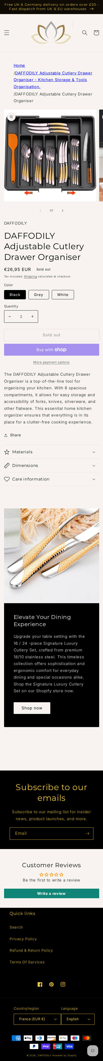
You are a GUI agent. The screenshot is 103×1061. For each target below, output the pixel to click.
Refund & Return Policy (31, 950)
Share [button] (15, 435)
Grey (38, 294)
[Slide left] (40, 210)
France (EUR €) (32, 1019)
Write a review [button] (51, 893)
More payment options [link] (51, 362)
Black (15, 294)
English (73, 1019)
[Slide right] (62, 210)
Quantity (11, 306)
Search (16, 927)
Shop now (32, 708)
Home (19, 65)
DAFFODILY (45, 1055)
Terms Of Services (27, 962)
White (63, 294)
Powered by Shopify (64, 1055)
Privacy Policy (23, 939)
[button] (6, 32)
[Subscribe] (87, 833)
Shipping (30, 276)
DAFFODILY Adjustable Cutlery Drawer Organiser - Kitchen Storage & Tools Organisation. (53, 80)
